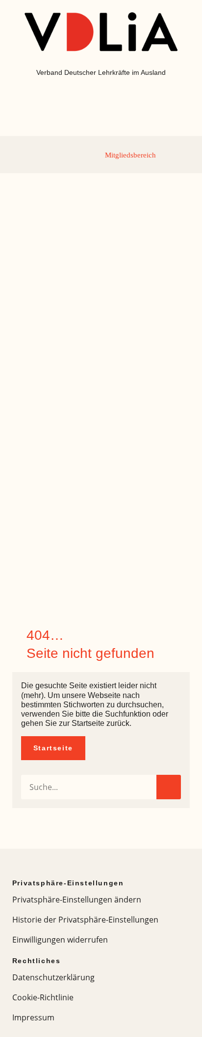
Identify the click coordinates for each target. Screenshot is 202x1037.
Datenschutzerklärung (53, 977)
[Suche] (168, 787)
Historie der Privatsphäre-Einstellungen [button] (85, 919)
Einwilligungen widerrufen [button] (60, 939)
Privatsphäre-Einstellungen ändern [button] (76, 899)
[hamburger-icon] (20, 154)
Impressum (33, 1017)
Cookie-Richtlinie (43, 997)
